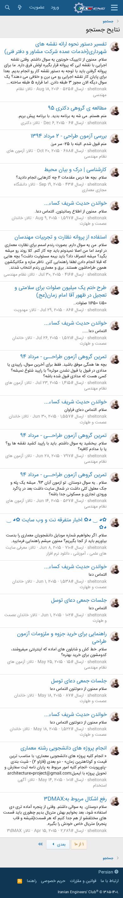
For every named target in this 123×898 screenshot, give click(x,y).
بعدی (61, 844)
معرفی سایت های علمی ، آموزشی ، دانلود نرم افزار (56, 550)
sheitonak (97, 89)
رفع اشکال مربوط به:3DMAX (75, 799)
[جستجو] (7, 8)
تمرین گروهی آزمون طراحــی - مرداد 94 (63, 356)
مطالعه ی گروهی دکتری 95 (77, 108)
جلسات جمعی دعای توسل (79, 600)
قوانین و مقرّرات (83, 881)
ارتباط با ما (110, 881)
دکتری (26, 123)
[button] (114, 8)
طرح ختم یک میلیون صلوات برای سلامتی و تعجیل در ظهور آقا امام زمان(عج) (61, 291)
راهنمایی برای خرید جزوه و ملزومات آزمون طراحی (62, 638)
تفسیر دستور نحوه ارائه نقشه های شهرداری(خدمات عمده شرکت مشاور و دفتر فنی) (55, 48)
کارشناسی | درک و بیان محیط (75, 169)
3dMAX (14, 830)
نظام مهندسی (15, 274)
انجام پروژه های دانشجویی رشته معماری (63, 748)
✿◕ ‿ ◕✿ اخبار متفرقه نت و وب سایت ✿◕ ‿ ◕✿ (57, 524)
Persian (106, 872)
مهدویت (21, 310)
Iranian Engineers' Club (88, 892)
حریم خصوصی (53, 881)
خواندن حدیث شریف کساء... (75, 203)
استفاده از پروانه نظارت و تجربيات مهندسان (61, 237)
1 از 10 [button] (79, 844)
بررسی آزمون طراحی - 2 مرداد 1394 (69, 136)
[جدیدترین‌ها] (20, 8)
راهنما (32, 881)
